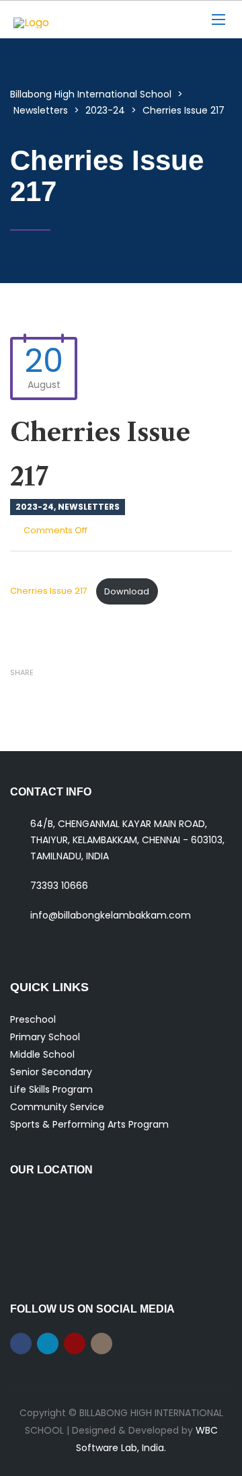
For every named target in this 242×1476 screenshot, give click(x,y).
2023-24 (34, 506)
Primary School (45, 1037)
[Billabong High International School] (97, 19)
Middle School (42, 1054)
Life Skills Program (51, 1089)
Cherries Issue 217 (49, 591)
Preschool (33, 1019)
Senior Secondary (51, 1072)
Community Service (57, 1107)
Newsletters (89, 506)
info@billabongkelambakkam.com (110, 915)
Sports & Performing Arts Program (89, 1124)
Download (126, 591)
